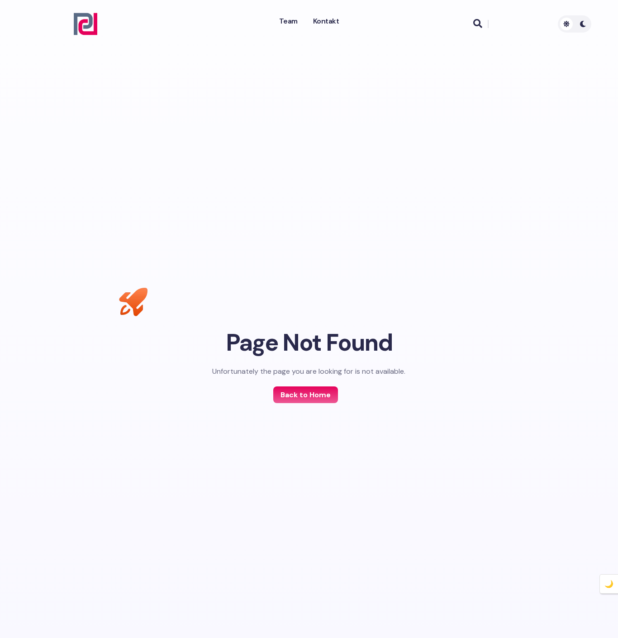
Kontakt (326, 21)
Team (288, 21)
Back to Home (305, 395)
